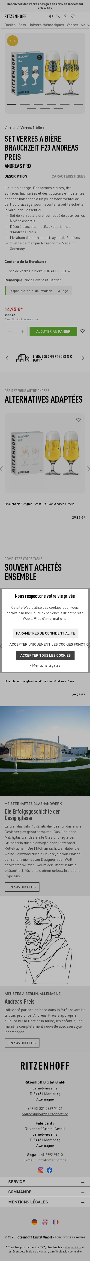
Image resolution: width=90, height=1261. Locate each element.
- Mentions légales (45, 665)
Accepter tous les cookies (45, 655)
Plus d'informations (50, 618)
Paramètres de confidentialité (45, 633)
